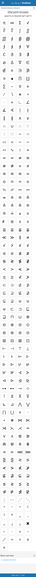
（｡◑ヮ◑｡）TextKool (20, 3)
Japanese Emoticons (9, 560)
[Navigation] (3, 2)
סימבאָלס (17, 8)
